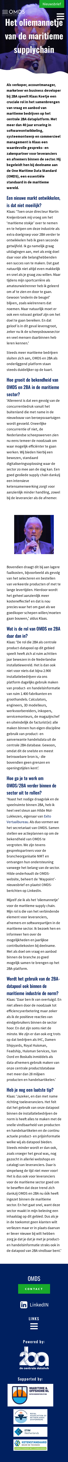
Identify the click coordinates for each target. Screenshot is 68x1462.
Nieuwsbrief (51, 4)
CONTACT (34, 1289)
